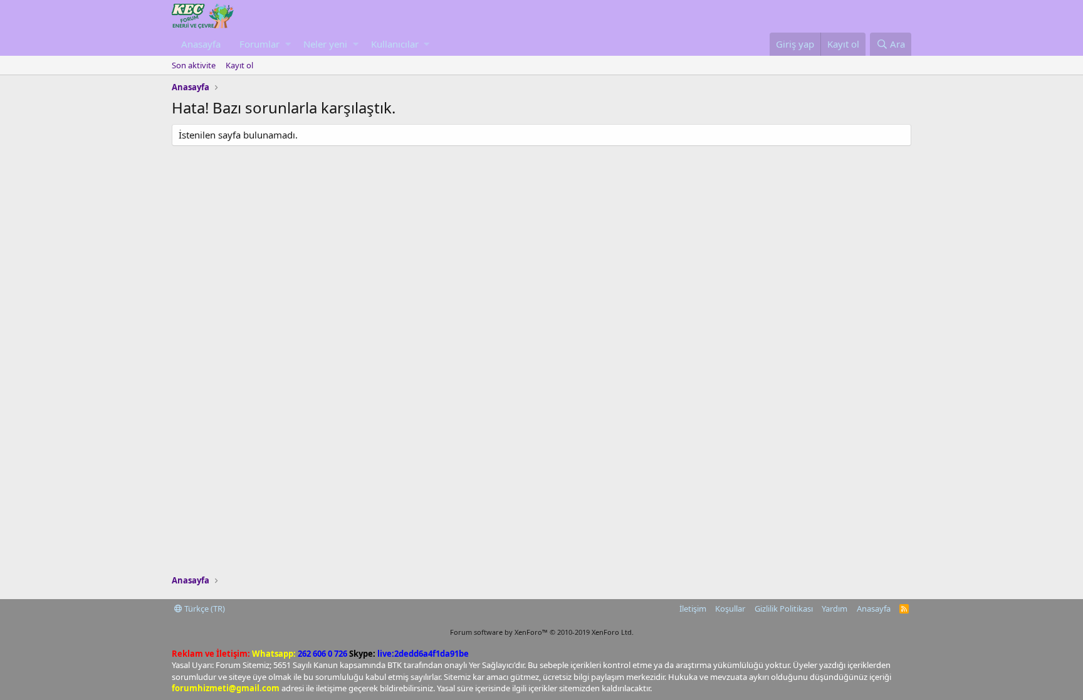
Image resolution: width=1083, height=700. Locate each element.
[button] (288, 44)
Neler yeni (325, 44)
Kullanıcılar (395, 44)
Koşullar (730, 608)
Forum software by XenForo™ (542, 632)
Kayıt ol (239, 65)
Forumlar (259, 44)
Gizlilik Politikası (784, 608)
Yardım (834, 608)
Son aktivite (194, 65)
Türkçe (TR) (203, 608)
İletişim (692, 608)
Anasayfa (201, 44)
